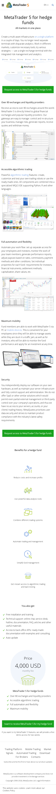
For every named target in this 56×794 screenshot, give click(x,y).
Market (47, 749)
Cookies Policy (9, 790)
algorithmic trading (19, 174)
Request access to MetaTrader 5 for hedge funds (28, 89)
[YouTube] (32, 766)
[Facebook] (23, 766)
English (44, 4)
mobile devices (14, 330)
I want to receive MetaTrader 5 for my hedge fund (28, 723)
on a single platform (44, 36)
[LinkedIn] (28, 766)
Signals (9, 753)
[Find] (53, 5)
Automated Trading (26, 753)
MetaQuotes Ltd (29, 780)
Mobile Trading (33, 749)
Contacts (35, 756)
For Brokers (22, 756)
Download (45, 753)
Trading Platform (13, 749)
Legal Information (43, 780)
